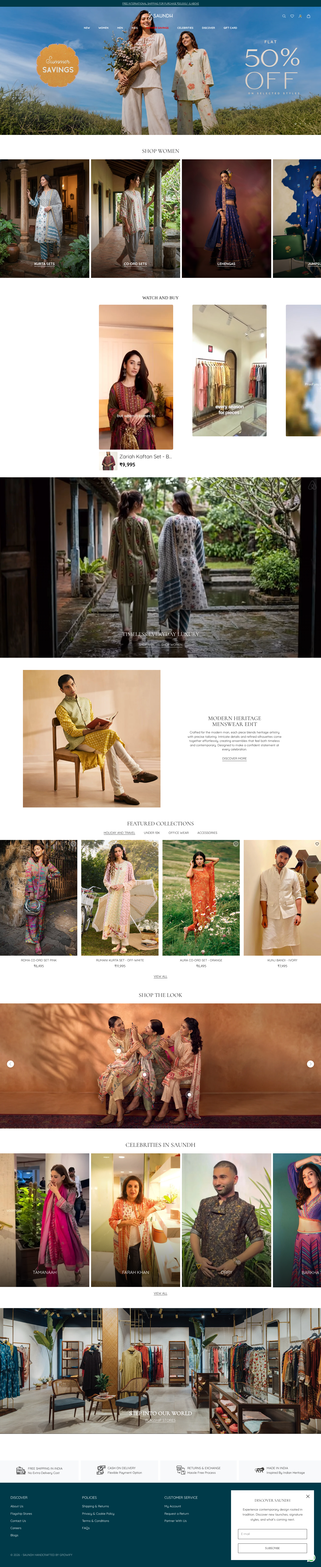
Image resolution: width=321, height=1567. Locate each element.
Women (103, 27)
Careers (15, 1528)
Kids (135, 27)
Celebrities (185, 27)
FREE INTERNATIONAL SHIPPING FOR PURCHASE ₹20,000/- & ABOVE (160, 3)
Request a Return (176, 1514)
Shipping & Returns (95, 1506)
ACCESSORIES (207, 833)
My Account (172, 1506)
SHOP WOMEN (171, 645)
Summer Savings (157, 27)
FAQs (86, 1528)
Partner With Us (175, 1521)
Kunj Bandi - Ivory (282, 960)
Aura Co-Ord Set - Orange (201, 960)
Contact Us (18, 1521)
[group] (160, 71)
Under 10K (152, 833)
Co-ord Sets (135, 264)
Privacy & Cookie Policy (98, 1514)
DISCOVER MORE (234, 758)
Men (120, 27)
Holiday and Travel (119, 833)
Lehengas (226, 264)
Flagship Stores (21, 1514)
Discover (208, 27)
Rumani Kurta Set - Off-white (120, 960)
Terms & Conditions (95, 1521)
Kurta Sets (44, 264)
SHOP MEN (146, 645)
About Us (16, 1506)
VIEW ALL (160, 1293)
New (87, 27)
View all (160, 976)
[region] (160, 71)
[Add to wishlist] (73, 844)
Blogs (14, 1535)
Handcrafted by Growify (53, 1555)
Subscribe (272, 1548)
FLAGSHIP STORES (160, 1420)
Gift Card (230, 27)
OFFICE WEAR (179, 833)
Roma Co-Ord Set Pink (39, 960)
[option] (136, 387)
